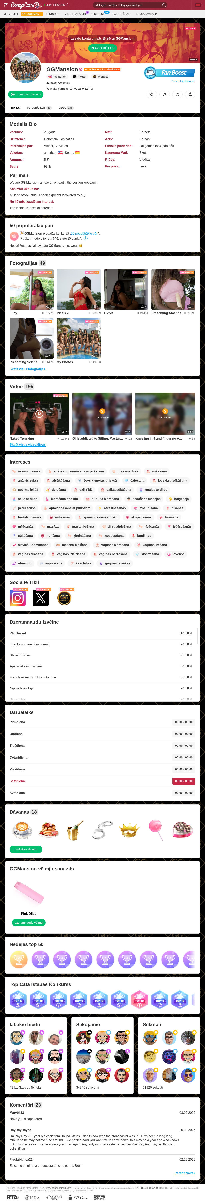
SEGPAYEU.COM (155, 1188)
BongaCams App (146, 14)
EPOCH (139, 1188)
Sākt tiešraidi (122, 14)
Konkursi (97, 14)
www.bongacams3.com (58, 1188)
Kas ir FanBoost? (183, 81)
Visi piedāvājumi (75, 14)
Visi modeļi (11, 14)
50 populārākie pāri (84, 233)
